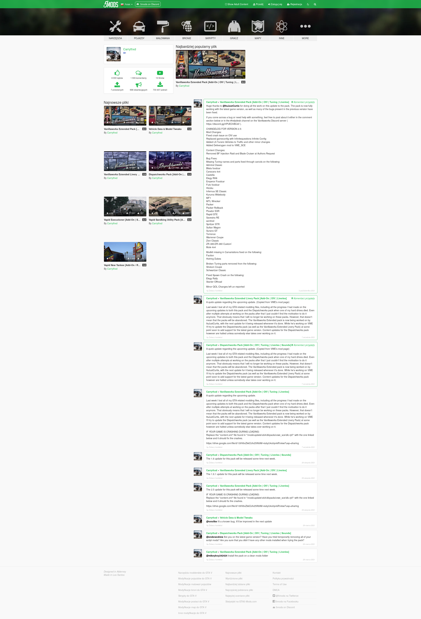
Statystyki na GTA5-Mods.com (241, 601)
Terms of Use (280, 584)
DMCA (276, 590)
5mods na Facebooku (286, 601)
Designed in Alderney (115, 571)
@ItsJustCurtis (231, 105)
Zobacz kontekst (215, 290)
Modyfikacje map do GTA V (192, 607)
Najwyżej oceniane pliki (237, 595)
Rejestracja (296, 4)
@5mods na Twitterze (286, 595)
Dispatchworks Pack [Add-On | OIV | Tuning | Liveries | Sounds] (255, 345)
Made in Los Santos (114, 574)
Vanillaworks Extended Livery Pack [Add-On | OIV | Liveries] (253, 298)
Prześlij (259, 4)
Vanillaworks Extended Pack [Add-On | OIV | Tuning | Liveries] (254, 102)
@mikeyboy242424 (216, 555)
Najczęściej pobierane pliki (239, 590)
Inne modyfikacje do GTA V (192, 613)
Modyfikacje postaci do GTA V (193, 601)
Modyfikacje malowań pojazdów (194, 584)
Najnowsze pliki (233, 572)
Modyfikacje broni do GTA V (192, 590)
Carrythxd (129, 49)
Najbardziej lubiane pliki (237, 584)
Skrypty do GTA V (187, 595)
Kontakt (277, 572)
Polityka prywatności (283, 578)
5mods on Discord (285, 607)
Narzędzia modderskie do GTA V (195, 572)
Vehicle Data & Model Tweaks (236, 517)
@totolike (211, 521)
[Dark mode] (308, 4)
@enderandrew (214, 536)
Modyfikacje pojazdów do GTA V (195, 578)
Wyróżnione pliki (233, 578)
